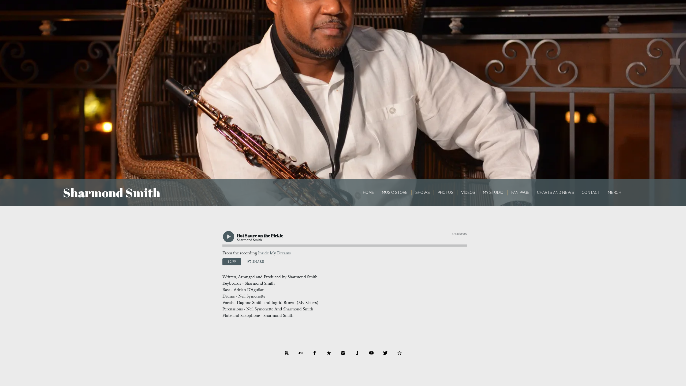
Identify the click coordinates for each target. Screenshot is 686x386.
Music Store (395, 192)
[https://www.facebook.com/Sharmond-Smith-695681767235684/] (314, 353)
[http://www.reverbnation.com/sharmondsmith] (399, 353)
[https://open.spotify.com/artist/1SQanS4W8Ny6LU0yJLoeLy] (343, 353)
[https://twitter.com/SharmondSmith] (385, 353)
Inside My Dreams (274, 252)
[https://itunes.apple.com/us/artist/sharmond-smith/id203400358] (329, 353)
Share (258, 261)
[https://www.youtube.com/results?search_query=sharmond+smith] (371, 353)
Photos (445, 192)
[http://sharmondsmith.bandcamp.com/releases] (301, 353)
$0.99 (232, 261)
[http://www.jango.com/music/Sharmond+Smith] (357, 353)
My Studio (493, 192)
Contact (591, 192)
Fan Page (520, 192)
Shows (422, 192)
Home (368, 192)
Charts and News (555, 192)
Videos (468, 192)
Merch (614, 192)
